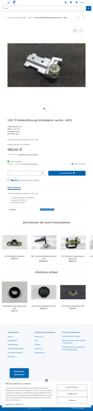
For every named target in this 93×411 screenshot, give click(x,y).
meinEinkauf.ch (12, 341)
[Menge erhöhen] (42, 173)
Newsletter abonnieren (19, 373)
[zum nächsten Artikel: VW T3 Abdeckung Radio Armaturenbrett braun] (83, 17)
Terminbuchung (12, 344)
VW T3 (18, 131)
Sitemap (37, 344)
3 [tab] (48, 108)
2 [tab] (46, 108)
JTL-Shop (81, 408)
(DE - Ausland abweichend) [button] (29, 164)
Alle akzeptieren (72, 387)
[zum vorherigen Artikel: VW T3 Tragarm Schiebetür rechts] (78, 17)
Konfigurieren (72, 394)
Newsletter (11, 357)
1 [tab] (44, 108)
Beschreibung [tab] (14, 187)
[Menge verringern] (10, 173)
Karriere (10, 337)
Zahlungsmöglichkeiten (15, 349)
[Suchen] (88, 8)
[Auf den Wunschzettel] (80, 30)
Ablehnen (72, 400)
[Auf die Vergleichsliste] (74, 30)
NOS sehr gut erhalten (47, 209)
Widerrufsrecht (40, 352)
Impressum (9, 404)
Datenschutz (19, 404)
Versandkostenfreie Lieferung (28, 154)
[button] (65, 2)
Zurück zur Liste (14, 18)
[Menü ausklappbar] (8, 1)
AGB (36, 341)
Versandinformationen (15, 352)
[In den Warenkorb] (9, 25)
